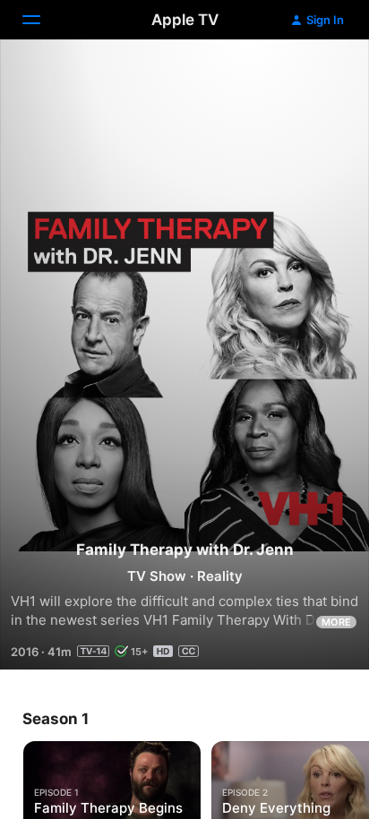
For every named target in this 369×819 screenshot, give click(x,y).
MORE (336, 622)
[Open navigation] (42, 19)
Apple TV (185, 20)
